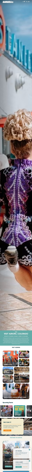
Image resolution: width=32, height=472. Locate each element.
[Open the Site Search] (26, 1)
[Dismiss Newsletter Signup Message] (29, 449)
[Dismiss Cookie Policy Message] (29, 461)
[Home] (8, 2)
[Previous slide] (1, 411)
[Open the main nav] (28, 1)
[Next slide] (30, 411)
